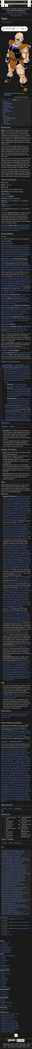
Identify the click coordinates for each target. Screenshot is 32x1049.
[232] (21, 572)
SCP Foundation (5, 996)
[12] (28, 270)
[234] (12, 576)
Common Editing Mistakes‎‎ (7, 1002)
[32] (11, 385)
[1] (25, 245)
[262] (22, 736)
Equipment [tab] (5, 426)
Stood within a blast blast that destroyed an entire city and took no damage (15, 296)
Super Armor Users (7, 880)
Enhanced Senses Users (8, 903)
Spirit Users (5, 891)
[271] (8, 795)
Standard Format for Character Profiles (10, 1013)
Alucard (3, 976)
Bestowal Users (19, 912)
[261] (14, 734)
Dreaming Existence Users (9, 886)
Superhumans (11, 868)
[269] (10, 783)
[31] (23, 379)
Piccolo (18, 204)
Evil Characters (16, 856)
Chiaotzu (8, 206)
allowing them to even (6, 251)
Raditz (12, 139)
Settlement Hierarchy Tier (17, 865)
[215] (17, 509)
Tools (29, 5)
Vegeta (7, 133)
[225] (24, 558)
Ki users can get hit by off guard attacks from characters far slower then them (16, 515)
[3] (27, 245)
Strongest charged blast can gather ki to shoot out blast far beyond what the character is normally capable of (16, 281)
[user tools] (29, 2)
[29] (11, 376)
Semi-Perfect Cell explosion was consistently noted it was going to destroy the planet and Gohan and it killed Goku (16, 761)
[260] (24, 732)
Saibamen (5, 441)
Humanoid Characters (21, 858)
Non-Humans (10, 861)
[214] (28, 506)
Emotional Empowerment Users (17, 870)
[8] (29, 252)
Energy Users (5, 894)
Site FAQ (3, 999)
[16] (29, 282)
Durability (3, 294)
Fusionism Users (21, 901)
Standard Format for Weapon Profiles (10, 1023)
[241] (14, 595)
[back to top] (16, 1035)
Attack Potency (5, 258)
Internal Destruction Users (9, 884)
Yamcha (23, 204)
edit (14, 918)
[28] (29, 374)
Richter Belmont (5, 979)
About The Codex (11, 1047)
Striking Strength (6, 305)
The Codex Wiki (20, 918)
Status (3, 208)
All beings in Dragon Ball (17, 245)
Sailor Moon (4, 983)
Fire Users (19, 898)
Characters (11, 852)
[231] (19, 572)
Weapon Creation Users (23, 873)
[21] (21, 331)
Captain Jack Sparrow (6, 988)
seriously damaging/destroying (9, 285)
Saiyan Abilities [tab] (19, 365)
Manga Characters (7, 854)
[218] (9, 520)
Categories (4, 851)
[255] (25, 674)
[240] (8, 592)
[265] (14, 759)
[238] (28, 578)
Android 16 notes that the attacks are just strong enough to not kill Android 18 (15, 800)
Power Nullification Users (8, 879)
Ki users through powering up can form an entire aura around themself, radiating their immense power (19, 389)
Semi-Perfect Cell (17, 276)
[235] (14, 576)
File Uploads (4, 966)
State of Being (5, 196)
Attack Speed (4, 324)
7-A (3, 866)
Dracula (3, 975)
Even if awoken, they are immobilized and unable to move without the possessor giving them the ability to (16, 594)
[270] (18, 785)
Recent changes (4, 917)
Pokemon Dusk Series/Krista (23, 922)
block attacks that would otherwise (14, 301)
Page (2, 5)
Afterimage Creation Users (9, 901)
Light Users (16, 900)
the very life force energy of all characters (17, 247)
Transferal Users (20, 875)
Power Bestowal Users (8, 914)
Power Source (5, 245)
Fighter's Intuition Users (23, 907)
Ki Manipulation (18, 367)
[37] (11, 408)
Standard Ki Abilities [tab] (7, 365)
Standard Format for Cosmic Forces (9, 1017)
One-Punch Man (5, 992)
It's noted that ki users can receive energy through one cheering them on (17, 407)
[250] (15, 646)
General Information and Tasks (8, 955)
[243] (17, 600)
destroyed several (7, 578)
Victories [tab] (4, 808)
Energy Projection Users (17, 894)
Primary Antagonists (7, 859)
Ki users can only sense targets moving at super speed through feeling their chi (16, 508)
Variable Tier (22, 866)
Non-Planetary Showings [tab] (16, 741)
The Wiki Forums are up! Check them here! (16, 12)
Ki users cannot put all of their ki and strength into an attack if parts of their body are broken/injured (16, 557)
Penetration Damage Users (9, 873)
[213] (21, 501)
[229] (15, 572)
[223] (9, 550)
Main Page (4, 957)
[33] (26, 385)
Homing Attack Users (21, 872)
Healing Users (23, 887)
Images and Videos (6, 965)
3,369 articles (4, 944)
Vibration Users (6, 893)
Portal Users (5, 898)
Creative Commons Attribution (16, 1044)
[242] (19, 597)
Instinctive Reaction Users (9, 907)
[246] (24, 616)
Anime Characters (17, 854)
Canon (3, 1004)
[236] (30, 576)
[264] (13, 755)
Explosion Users (19, 896)
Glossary (4, 1001)
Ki (10, 245)
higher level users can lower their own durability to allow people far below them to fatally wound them (17, 378)
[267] (28, 766)
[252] (14, 663)
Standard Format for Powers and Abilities (10, 1025)
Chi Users (24, 868)
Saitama (3, 984)
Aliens (4, 861)
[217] (8, 517)
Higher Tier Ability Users (11, 866)
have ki (3, 247)
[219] (29, 523)
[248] (25, 627)
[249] (8, 633)
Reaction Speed (5, 326)
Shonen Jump (18, 863)
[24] (13, 369)
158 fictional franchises (6, 947)
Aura (6, 382)
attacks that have (22, 576)
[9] (25, 256)
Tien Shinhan (24, 468)
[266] (18, 762)
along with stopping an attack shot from (18, 278)
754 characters (5, 945)
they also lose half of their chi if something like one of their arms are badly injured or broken (16, 561)
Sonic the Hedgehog (6, 973)
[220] (26, 525)
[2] (26, 245)
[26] (17, 371)
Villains (23, 859)
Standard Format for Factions (8, 1015)
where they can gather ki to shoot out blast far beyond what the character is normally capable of (15, 731)
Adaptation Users (24, 900)
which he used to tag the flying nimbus (18, 330)
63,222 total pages (6, 942)
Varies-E (4, 868)
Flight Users (23, 905)
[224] (23, 555)
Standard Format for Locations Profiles (10, 1022)
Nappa (11, 21)
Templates (5, 852)
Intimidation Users (18, 889)
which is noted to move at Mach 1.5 (10, 331)
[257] (12, 679)
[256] (10, 677)
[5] (14, 250)
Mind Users (19, 891)
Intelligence (4, 350)
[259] (9, 732)
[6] (7, 252)
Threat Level (4, 225)
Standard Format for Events (8, 1018)
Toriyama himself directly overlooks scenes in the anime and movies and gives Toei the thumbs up (16, 696)
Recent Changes (5, 968)
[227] (22, 562)
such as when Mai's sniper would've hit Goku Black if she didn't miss (16, 632)
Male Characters (20, 852)
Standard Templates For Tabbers (9, 1030)
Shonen (11, 863)
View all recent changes (7, 934)
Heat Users (13, 898)
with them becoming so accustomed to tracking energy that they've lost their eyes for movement (17, 512)
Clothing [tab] (12, 426)
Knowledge (4, 352)
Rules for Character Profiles (8, 1031)
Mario (3, 971)
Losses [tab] (10, 808)
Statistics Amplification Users (10, 910)
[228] (10, 569)
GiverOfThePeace (6, 918)
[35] (17, 396)
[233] (10, 576)
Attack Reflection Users (8, 872)
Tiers (3, 1010)
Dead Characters (6, 856)
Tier (2, 239)
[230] (17, 572)
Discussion (6, 5)
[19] (15, 290)
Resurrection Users (7, 889)
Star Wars (4, 994)
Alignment (4, 212)
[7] (17, 252)
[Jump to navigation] (2, 2)
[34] (20, 391)
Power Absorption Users (8, 875)
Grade (2, 236)
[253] (23, 665)
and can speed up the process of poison (13, 526)
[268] (8, 771)
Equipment (5, 423)
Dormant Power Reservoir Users (10, 882)
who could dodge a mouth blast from (16, 328)
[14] (14, 279)
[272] (5, 801)
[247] (21, 621)
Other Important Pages (6, 1005)
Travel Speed (4, 316)
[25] (14, 369)
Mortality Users (19, 914)
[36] (29, 403)
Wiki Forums (4, 962)
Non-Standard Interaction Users (10, 887)
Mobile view (25, 1047)
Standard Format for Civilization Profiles (10, 1028)
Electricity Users (15, 893)
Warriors (22, 861)
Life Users (26, 914)
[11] (16, 268)
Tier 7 (26, 865)
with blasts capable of (21, 283)
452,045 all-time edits (6, 952)
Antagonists (17, 859)
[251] (13, 661)
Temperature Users (7, 900)
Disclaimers (19, 1047)
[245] (17, 614)
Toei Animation (6, 865)
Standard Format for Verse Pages (9, 1020)
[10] (9, 267)
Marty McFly (4, 986)
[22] (7, 354)
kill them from (12, 253)
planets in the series (21, 578)
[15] (14, 282)
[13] (6, 277)
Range (3, 343)
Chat (3, 963)
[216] (15, 513)
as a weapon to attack (18, 386)
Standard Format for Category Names (10, 1026)
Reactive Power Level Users (9, 908)
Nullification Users (7, 877)
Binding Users (20, 884)
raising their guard (22, 253)
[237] (14, 578)
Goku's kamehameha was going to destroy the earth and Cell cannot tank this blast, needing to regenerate (16, 758)
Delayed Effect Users (7, 896)
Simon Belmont (5, 978)
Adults (28, 859)
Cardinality (4, 241)
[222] (26, 537)
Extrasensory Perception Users (10, 905)
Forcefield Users (20, 879)
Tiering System (5, 1009)
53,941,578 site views (6, 949)
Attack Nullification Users (19, 877)
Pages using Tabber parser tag (16, 851)
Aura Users (5, 870)
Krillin (14, 204)
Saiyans (17, 861)
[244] (10, 607)
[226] (26, 558)
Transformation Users (7, 912)
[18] (21, 286)
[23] (11, 369)
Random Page (5, 960)
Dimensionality (5, 243)
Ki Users (18, 868)
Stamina (3, 334)
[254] (18, 668)
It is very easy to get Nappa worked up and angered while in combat (16, 676)
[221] (12, 532)
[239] (13, 583)
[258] (15, 697)
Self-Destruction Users (19, 880)
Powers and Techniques (10, 361)
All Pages (4, 958)
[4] (29, 247)
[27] (8, 374)
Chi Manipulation (8, 367)
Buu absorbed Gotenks (7, 280)
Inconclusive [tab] (17, 808)
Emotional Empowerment (12, 405)
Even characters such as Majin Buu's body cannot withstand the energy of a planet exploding (16, 582)
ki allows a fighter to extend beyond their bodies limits (15, 249)
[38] (23, 415)
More (10, 5)
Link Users (12, 891)
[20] (13, 291)
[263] (26, 748)
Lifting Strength (5, 307)
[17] (19, 284)
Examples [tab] (4, 741)
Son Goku (12, 163)
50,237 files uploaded (6, 950)
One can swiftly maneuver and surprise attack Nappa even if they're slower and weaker (16, 667)
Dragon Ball (22, 135)
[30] (23, 376)
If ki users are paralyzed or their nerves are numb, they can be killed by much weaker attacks (16, 519)
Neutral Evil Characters (8, 858)
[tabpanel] (16, 393)
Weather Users (25, 893)
